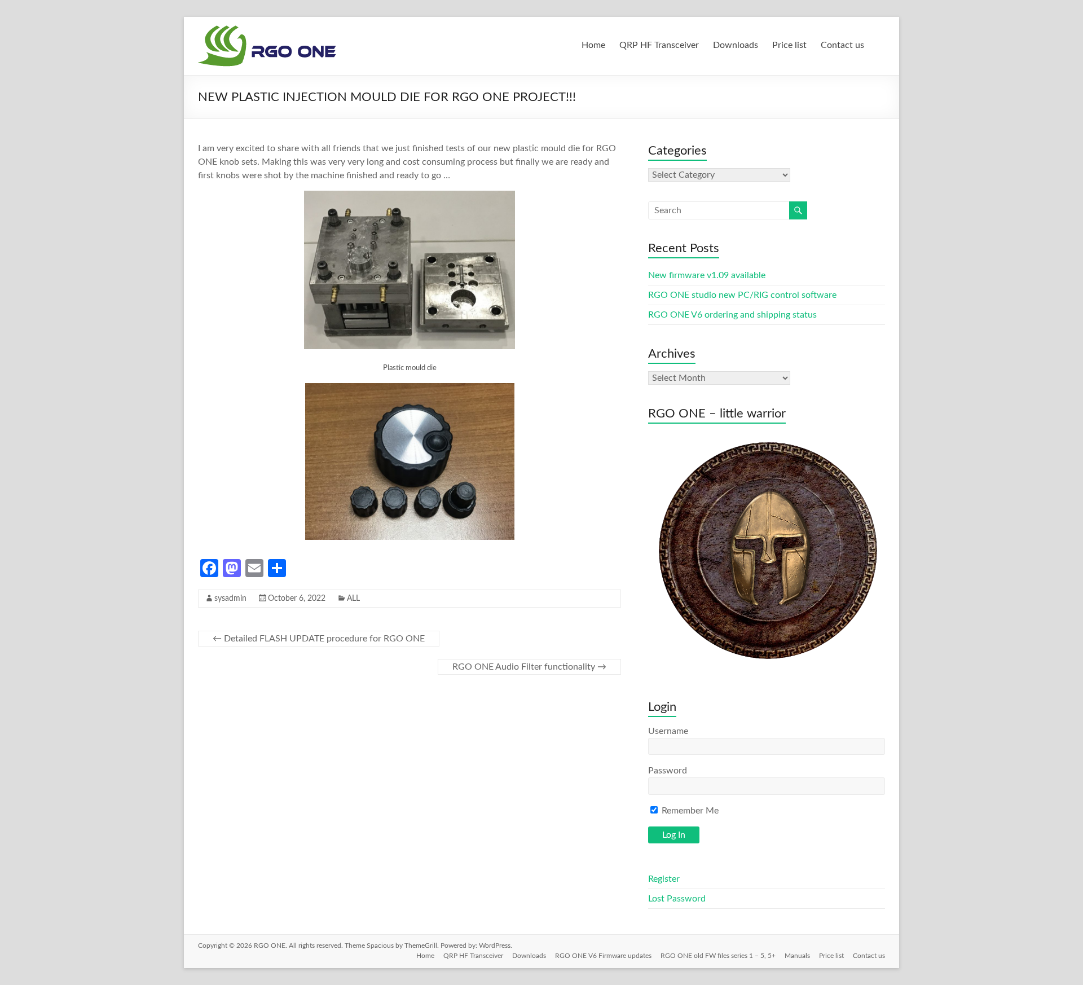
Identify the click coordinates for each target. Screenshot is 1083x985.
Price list (789, 45)
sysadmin (230, 599)
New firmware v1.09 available (706, 275)
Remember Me (689, 810)
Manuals (797, 955)
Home (593, 45)
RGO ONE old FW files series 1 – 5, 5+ (718, 955)
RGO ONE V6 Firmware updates (603, 955)
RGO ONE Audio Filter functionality (529, 666)
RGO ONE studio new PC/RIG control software (742, 295)
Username (668, 731)
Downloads (735, 45)
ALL (353, 599)
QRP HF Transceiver (659, 45)
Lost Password (677, 898)
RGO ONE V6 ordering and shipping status (732, 314)
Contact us (842, 45)
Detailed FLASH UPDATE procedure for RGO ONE (319, 638)
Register (664, 878)
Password (667, 770)
